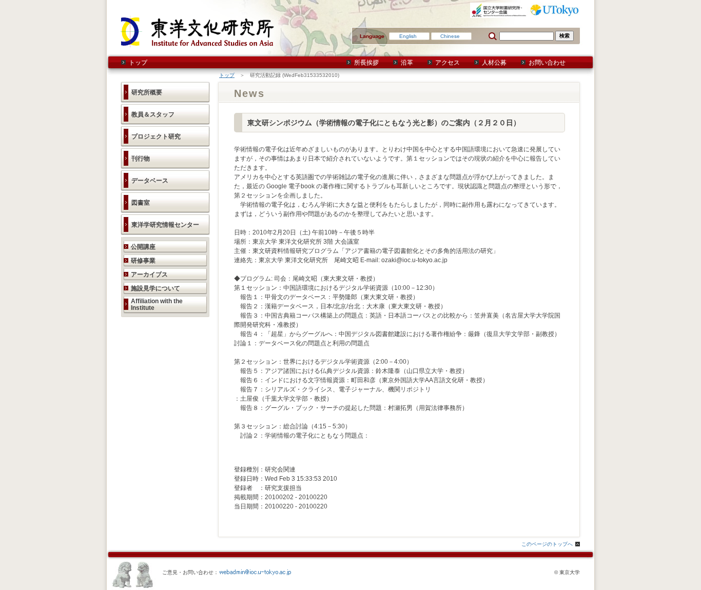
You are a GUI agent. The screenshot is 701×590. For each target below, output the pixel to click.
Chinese (450, 36)
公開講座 (143, 246)
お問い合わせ (547, 62)
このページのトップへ (547, 544)
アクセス (447, 62)
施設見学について (155, 288)
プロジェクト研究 (156, 136)
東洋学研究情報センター (165, 224)
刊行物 (140, 158)
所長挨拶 (366, 62)
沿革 (407, 62)
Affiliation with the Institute (157, 304)
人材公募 (494, 62)
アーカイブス (149, 274)
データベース (149, 180)
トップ (138, 62)
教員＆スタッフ (152, 114)
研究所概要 (146, 92)
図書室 (140, 202)
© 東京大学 (567, 572)
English (408, 36)
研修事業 (143, 260)
